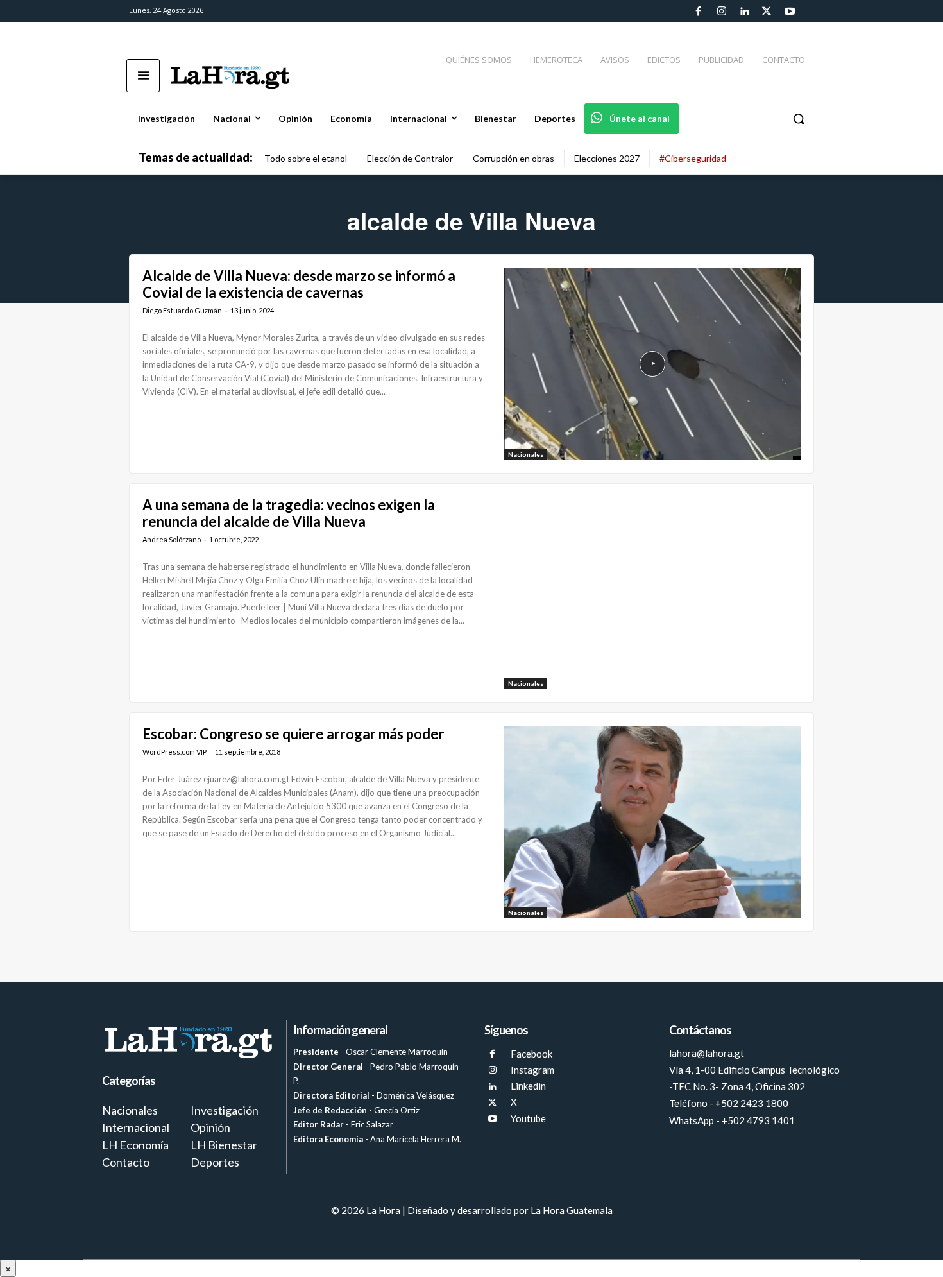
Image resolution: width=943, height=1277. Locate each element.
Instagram (532, 1070)
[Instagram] (721, 11)
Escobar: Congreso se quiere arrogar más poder (293, 733)
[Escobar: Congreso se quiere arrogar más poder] (652, 822)
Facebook (531, 1053)
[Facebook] (698, 11)
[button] (798, 118)
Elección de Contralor (410, 158)
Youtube (528, 1118)
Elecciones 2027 (607, 158)
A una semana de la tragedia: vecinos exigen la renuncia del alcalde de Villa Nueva (288, 513)
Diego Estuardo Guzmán (182, 310)
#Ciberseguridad (692, 158)
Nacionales (525, 454)
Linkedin (528, 1086)
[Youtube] (789, 11)
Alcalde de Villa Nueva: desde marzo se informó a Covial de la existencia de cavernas (298, 284)
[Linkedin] (744, 11)
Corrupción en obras (513, 158)
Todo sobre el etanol (305, 158)
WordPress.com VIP (174, 752)
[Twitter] (766, 11)
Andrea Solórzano (171, 539)
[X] (492, 1103)
